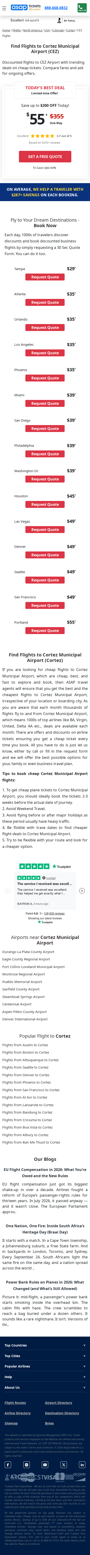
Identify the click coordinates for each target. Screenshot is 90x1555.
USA (47, 30)
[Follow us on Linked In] (82, 1464)
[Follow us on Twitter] (63, 1464)
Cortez (70, 30)
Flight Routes (15, 1402)
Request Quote (45, 277)
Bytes (49, 1423)
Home (6, 30)
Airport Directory (58, 1402)
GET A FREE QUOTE (45, 156)
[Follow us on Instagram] (26, 1464)
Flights (16, 30)
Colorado (58, 30)
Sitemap (11, 1423)
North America (33, 30)
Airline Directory (18, 1413)
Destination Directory (62, 1413)
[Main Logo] (26, 7)
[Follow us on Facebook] (8, 1464)
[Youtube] (45, 1464)
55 (37, 119)
